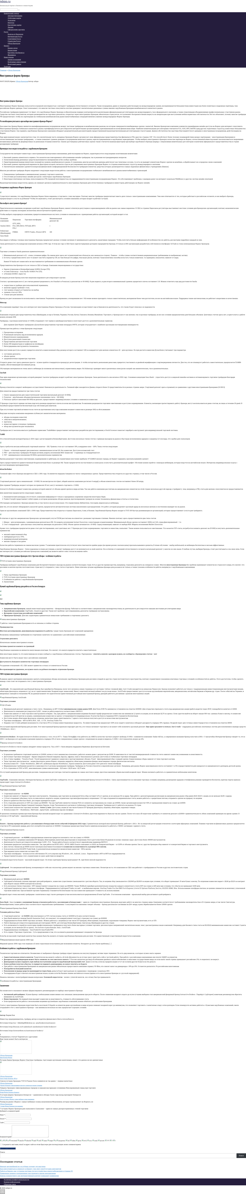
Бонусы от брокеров (15, 34)
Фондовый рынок (14, 64)
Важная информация (12, 1182)
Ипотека (11, 23)
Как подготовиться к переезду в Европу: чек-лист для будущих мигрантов (30, 1169)
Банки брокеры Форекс (6, 1057)
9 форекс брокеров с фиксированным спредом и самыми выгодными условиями (21, 1085)
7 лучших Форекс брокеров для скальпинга (11, 1106)
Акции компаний (14, 59)
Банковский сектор (11, 13)
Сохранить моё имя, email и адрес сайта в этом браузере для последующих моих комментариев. (41, 1144)
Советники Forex (14, 39)
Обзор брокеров (14, 43)
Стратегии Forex (14, 41)
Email (3, 1119)
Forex (6, 32)
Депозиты (11, 20)
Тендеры (7, 66)
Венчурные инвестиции (17, 62)
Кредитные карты (14, 25)
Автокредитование (15, 16)
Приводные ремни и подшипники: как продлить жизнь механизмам (28, 1173)
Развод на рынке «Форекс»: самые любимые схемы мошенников (17, 1099)
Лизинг (10, 27)
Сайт (2, 1122)
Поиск (2, 1152)
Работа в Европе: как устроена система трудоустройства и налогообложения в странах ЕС (36, 1171)
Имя (2, 1115)
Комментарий (5, 1137)
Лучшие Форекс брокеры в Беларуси (9, 1092)
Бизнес (6, 46)
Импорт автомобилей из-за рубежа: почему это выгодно (22, 1166)
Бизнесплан (12, 50)
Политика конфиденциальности (16, 1180)
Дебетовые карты (14, 18)
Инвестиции (9, 57)
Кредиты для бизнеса (16, 53)
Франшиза (12, 55)
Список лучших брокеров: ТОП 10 (8, 1078)
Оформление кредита (16, 29)
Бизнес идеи (12, 48)
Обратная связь (10, 1184)
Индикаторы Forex (15, 36)
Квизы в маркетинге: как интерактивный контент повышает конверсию (29, 1176)
